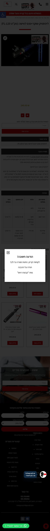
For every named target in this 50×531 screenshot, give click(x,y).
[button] (15, 525)
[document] (25, 265)
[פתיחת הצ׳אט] (43, 474)
